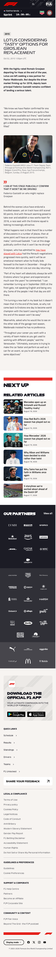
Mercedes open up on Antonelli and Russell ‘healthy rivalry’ (35, 405)
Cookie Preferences (14, 873)
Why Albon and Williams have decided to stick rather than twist (36, 455)
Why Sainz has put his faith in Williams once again (35, 472)
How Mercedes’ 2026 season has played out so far (37, 438)
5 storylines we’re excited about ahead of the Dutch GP (35, 489)
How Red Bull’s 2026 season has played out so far (37, 421)
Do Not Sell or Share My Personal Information (27, 853)
